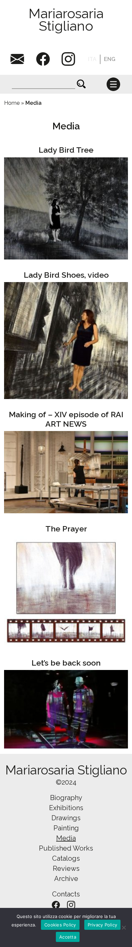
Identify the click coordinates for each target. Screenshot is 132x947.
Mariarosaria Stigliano (66, 19)
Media (66, 838)
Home (12, 103)
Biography (66, 798)
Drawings (66, 818)
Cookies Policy (60, 924)
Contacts (66, 894)
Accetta (67, 937)
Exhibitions (66, 808)
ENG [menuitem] (109, 59)
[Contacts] (19, 59)
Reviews (66, 868)
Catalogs (66, 858)
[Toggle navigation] (113, 84)
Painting (66, 828)
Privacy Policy (102, 924)
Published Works (66, 848)
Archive (66, 879)
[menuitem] (92, 59)
